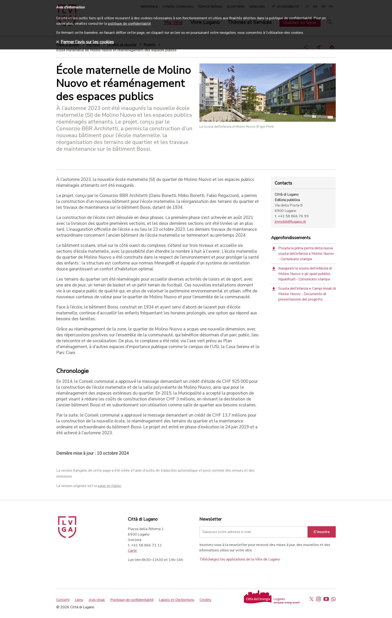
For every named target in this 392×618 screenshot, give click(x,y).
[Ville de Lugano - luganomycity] (311, 599)
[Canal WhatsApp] (333, 598)
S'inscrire (322, 531)
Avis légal (97, 599)
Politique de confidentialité (132, 599)
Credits (205, 599)
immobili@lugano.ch (290, 221)
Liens (79, 599)
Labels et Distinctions (176, 599)
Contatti (62, 599)
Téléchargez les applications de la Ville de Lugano (239, 559)
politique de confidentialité (129, 23)
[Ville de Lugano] (67, 536)
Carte (132, 550)
